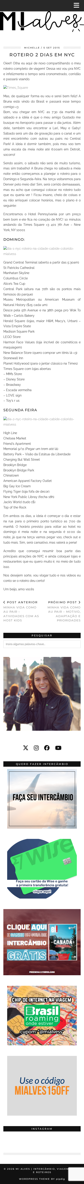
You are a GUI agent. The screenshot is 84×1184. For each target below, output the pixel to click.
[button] (78, 6)
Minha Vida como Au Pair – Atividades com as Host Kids (21, 611)
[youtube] (58, 748)
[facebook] (47, 748)
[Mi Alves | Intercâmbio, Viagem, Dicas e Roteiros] (42, 20)
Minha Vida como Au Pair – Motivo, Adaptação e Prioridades (64, 611)
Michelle (32, 47)
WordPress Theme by (42, 1179)
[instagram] (36, 748)
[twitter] (25, 748)
